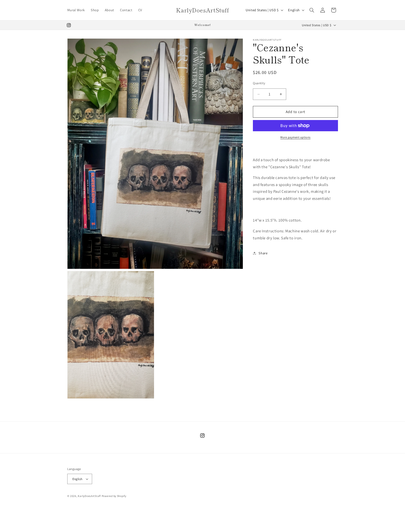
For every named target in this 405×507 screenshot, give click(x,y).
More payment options (295, 137)
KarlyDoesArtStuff (89, 496)
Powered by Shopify (114, 496)
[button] (311, 10)
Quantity (259, 83)
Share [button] (263, 253)
